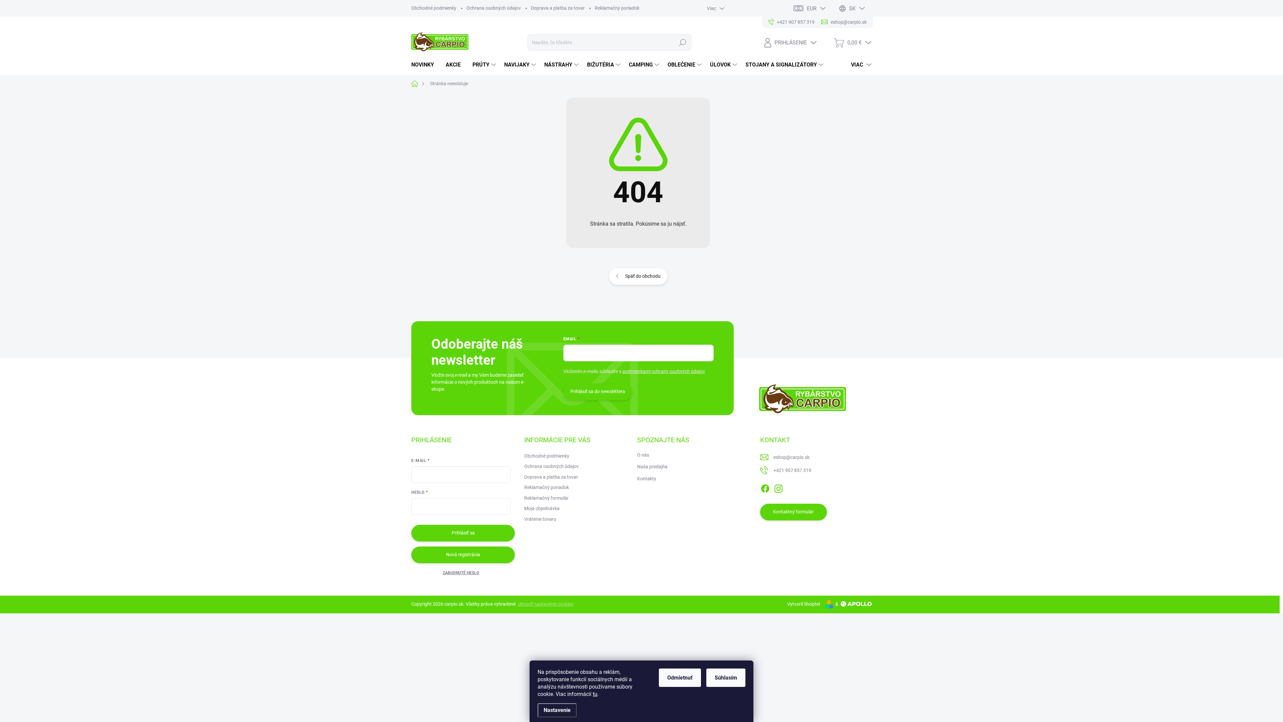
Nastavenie (557, 710)
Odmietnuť (680, 678)
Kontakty (646, 478)
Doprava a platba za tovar (558, 8)
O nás (643, 455)
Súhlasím (726, 678)
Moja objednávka (542, 508)
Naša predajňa (652, 466)
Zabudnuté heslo (461, 573)
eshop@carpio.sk (791, 457)
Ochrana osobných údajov (493, 8)
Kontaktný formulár (793, 511)
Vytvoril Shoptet (803, 604)
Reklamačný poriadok (617, 8)
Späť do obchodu (643, 276)
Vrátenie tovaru (540, 519)
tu (595, 694)
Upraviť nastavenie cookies (545, 604)
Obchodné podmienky (433, 8)
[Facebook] (765, 487)
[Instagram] (778, 487)
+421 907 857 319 (792, 470)
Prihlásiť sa (463, 532)
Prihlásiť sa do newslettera (597, 391)
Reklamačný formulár (546, 498)
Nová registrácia (463, 554)
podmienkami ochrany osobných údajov (663, 371)
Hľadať (683, 42)
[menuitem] (425, 65)
